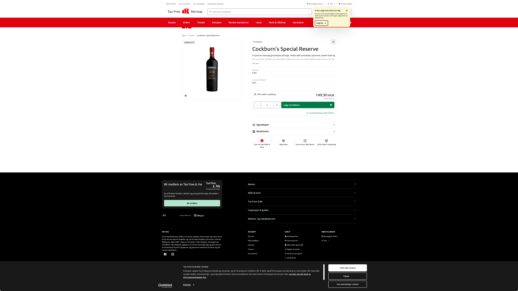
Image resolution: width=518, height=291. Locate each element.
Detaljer (187, 284)
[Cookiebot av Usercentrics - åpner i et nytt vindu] (165, 286)
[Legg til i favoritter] (333, 42)
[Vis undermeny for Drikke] (193, 22)
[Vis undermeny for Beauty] (179, 22)
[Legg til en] (275, 105)
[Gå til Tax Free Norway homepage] (185, 11)
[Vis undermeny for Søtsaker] (225, 22)
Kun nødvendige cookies (348, 284)
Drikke (186, 22)
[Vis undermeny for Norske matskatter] (252, 22)
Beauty (172, 22)
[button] (347, 10)
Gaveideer (298, 22)
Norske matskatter (239, 22)
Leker (259, 22)
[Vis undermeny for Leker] (265, 22)
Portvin (191, 35)
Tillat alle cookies (348, 268)
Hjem (184, 35)
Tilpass (346, 276)
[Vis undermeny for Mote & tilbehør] (289, 22)
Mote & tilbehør (277, 22)
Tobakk (201, 22)
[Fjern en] (258, 105)
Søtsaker (216, 22)
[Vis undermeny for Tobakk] (208, 22)
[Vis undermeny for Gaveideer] (307, 22)
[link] (171, 3)
